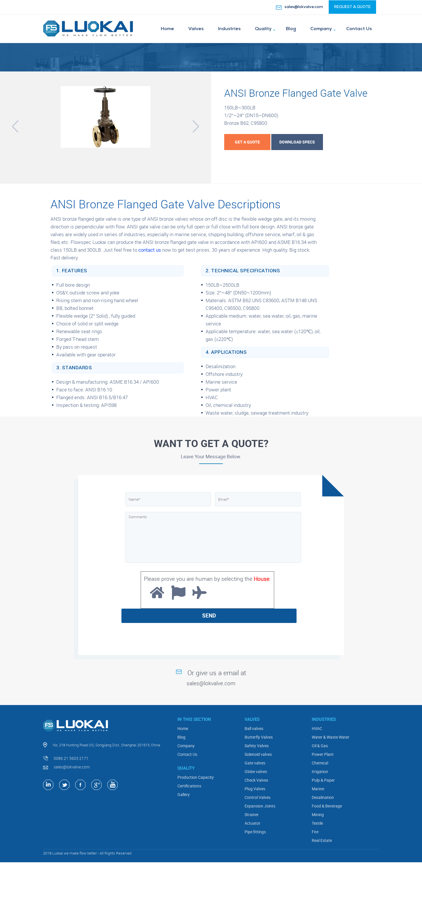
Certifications (189, 786)
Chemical (320, 763)
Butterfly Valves (259, 737)
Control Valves (257, 797)
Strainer (252, 814)
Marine (318, 788)
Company (321, 29)
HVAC (317, 728)
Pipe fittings (255, 831)
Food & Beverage (327, 806)
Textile (317, 823)
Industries (229, 29)
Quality (263, 29)
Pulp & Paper (323, 780)
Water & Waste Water (330, 737)
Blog (291, 29)
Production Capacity (195, 777)
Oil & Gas (320, 745)
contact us (149, 249)
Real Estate (322, 840)
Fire (315, 831)
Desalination (323, 797)
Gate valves (255, 763)
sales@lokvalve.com (303, 7)
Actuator (252, 823)
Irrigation (320, 771)
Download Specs (297, 142)
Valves (196, 29)
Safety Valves (257, 745)
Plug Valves (255, 788)
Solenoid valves (258, 754)
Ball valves (254, 728)
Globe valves (256, 771)
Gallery (183, 794)
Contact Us (359, 29)
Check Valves (256, 780)
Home (167, 29)
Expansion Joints (260, 806)
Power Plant (323, 754)
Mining (318, 814)
